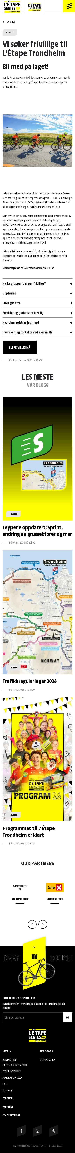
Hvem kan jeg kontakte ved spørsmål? (27, 332)
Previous (32, 924)
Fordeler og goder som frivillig (23, 312)
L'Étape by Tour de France (37, 1145)
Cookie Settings (11, 1115)
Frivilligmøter (11, 303)
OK (67, 1017)
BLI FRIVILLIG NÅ (19, 347)
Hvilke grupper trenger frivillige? (24, 283)
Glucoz (59, 1145)
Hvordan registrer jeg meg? (21, 322)
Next (42, 924)
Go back (10, 21)
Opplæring (9, 293)
